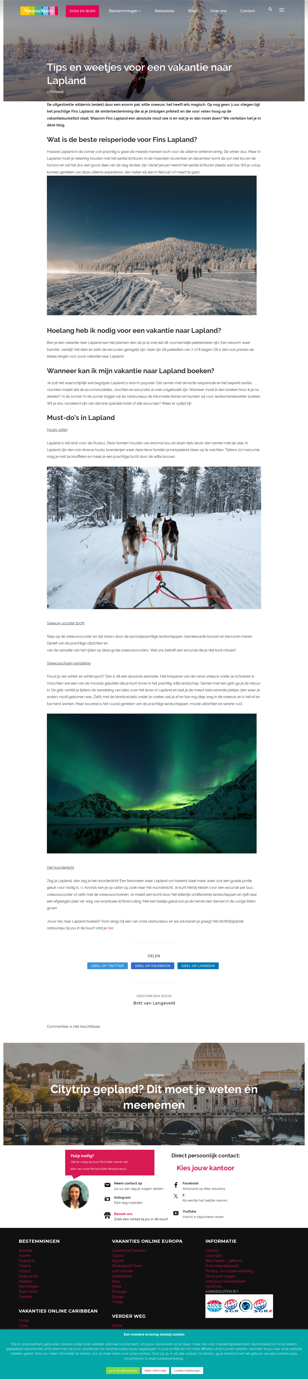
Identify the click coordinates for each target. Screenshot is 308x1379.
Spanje (118, 1297)
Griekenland (122, 1276)
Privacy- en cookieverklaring (229, 1271)
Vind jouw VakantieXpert (225, 1281)
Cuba (23, 1325)
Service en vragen (220, 1276)
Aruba (24, 1320)
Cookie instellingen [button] (187, 1370)
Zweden (25, 1297)
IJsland (24, 1271)
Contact (247, 11)
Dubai (117, 1325)
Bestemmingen (123, 11)
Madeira (25, 1281)
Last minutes (122, 1271)
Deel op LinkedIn (198, 966)
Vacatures (213, 1286)
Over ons (218, 11)
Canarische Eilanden (129, 1250)
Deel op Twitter (107, 966)
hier (110, 928)
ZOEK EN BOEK (82, 11)
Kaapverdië (28, 1276)
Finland (57, 92)
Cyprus (118, 1255)
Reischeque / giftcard (223, 1261)
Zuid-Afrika (28, 1291)
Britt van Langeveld (154, 1003)
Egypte (118, 1261)
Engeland (26, 1261)
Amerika (25, 1250)
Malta (116, 1286)
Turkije (117, 1302)
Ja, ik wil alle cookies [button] (123, 1370)
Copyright (213, 1255)
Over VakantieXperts (222, 1266)
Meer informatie (155, 1370)
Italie (116, 1281)
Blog (192, 11)
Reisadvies (165, 11)
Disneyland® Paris (127, 1266)
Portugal (119, 1291)
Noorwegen (29, 1286)
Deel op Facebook (152, 966)
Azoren (25, 1255)
